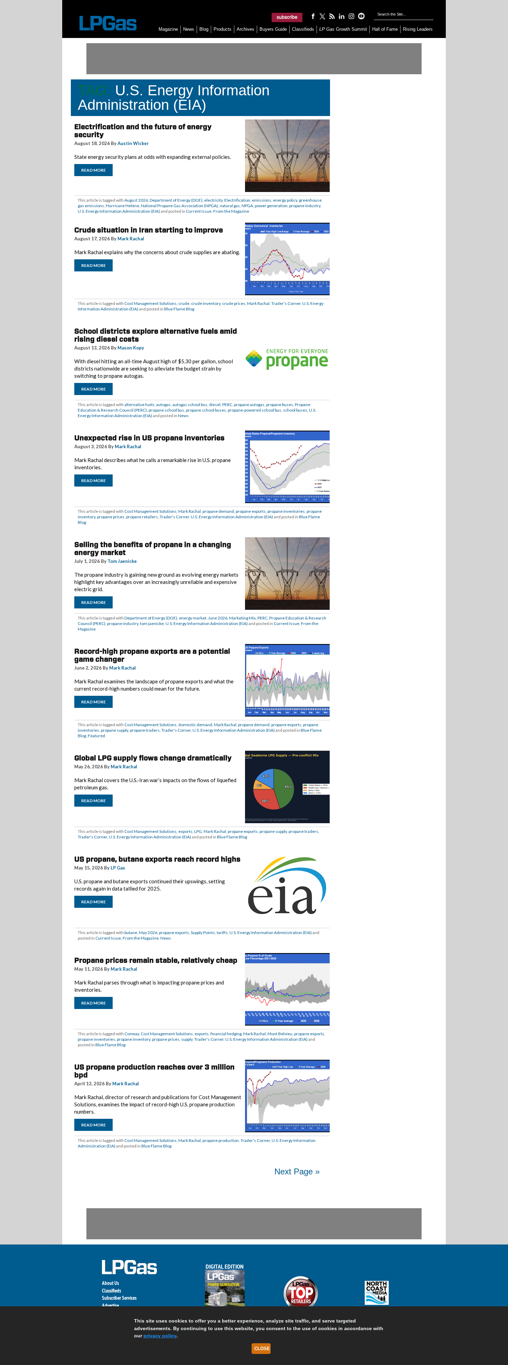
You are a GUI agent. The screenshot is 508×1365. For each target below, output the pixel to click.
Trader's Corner (286, 303)
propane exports (251, 511)
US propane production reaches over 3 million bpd (154, 1071)
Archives (245, 29)
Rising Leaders (418, 29)
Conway (131, 1033)
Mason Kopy (130, 347)
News (188, 29)
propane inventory (133, 1039)
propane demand (218, 511)
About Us (110, 1283)
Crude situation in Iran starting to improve (148, 230)
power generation (271, 205)
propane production (221, 1140)
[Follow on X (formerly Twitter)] (322, 15)
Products (223, 29)
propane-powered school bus (254, 410)
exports (185, 831)
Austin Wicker (133, 143)
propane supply (114, 730)
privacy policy (159, 1335)
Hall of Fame (385, 29)
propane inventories (286, 511)
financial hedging (226, 1033)
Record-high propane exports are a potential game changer (152, 655)
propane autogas (249, 404)
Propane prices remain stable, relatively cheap (155, 960)
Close (262, 1348)
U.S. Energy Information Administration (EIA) (119, 211)
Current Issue (198, 211)
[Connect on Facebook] (313, 15)
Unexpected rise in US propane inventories (149, 438)
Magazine (168, 29)
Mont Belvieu (279, 1033)
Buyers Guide (273, 29)
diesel (214, 404)
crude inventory (205, 303)
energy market (192, 618)
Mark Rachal (130, 238)
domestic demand (195, 724)
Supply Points (203, 932)
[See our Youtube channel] (361, 15)
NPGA (247, 205)
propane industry (304, 205)
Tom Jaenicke (122, 561)
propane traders (145, 730)
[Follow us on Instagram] (351, 15)
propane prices (110, 516)
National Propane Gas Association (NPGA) (179, 205)
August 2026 (136, 200)
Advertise (110, 1305)
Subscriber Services (119, 1298)
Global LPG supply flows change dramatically (153, 758)
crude (183, 303)
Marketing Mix (242, 618)
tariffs (222, 932)
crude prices (233, 303)
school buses (295, 410)
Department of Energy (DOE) (176, 200)
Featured (96, 735)
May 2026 (148, 932)
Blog (203, 29)
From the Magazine (231, 211)
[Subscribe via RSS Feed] (332, 15)
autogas (163, 404)
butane (130, 932)
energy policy (285, 200)
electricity (213, 200)
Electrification (237, 200)
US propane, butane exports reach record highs (157, 859)
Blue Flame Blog (179, 308)
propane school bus (166, 410)
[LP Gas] (101, 23)
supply (186, 1039)
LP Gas (118, 868)
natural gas (230, 205)
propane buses (279, 404)
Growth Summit (343, 29)
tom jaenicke (152, 623)
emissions (261, 200)
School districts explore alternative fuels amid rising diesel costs (155, 335)
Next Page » (297, 1171)
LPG (198, 831)
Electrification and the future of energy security (142, 131)
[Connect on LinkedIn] (342, 15)
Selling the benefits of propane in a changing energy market (152, 548)
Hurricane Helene (122, 205)
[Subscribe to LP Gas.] (287, 17)
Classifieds (303, 29)
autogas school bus (189, 404)
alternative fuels (139, 404)
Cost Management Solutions (150, 303)
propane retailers (142, 516)
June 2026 (217, 618)
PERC (227, 404)
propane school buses (206, 410)
